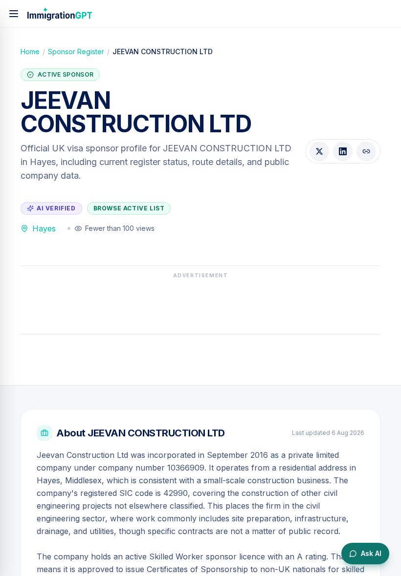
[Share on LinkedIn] (343, 151)
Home (30, 51)
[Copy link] (366, 151)
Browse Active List (129, 208)
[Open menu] (13, 13)
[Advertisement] (200, 303)
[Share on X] (319, 151)
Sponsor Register (76, 51)
